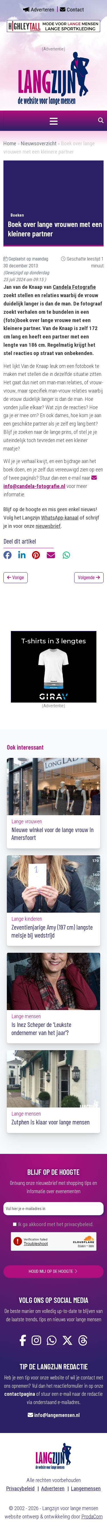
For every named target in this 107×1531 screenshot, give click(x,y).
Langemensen (86, 1488)
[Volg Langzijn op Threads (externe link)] (83, 1341)
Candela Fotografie (74, 287)
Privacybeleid (20, 1488)
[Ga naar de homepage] (53, 78)
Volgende (87, 577)
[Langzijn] (53, 1455)
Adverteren (42, 9)
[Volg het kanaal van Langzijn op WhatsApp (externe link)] (51, 1341)
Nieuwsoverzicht (38, 143)
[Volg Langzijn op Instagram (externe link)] (36, 1341)
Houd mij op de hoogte (51, 1271)
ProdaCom (92, 1516)
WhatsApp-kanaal (59, 517)
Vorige (17, 577)
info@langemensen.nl (57, 1415)
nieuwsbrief (48, 526)
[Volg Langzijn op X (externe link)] (67, 1341)
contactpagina (19, 1393)
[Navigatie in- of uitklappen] (53, 121)
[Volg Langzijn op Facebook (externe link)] (22, 1341)
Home (9, 143)
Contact (75, 9)
